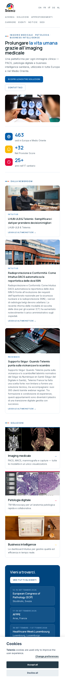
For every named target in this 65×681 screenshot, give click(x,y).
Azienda (10, 17)
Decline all (32, 673)
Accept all (32, 664)
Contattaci (15, 87)
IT (49, 7)
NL (58, 7)
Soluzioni (23, 17)
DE (53, 7)
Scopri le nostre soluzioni (24, 79)
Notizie (33, 22)
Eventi (22, 22)
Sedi (42, 22)
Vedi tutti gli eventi (25, 580)
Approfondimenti (42, 17)
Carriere (10, 22)
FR (45, 7)
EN (40, 7)
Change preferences (47, 656)
